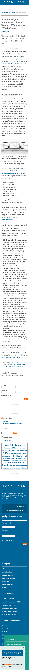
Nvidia (6, 462)
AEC (11, 364)
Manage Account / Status (9, 611)
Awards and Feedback (8, 578)
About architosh (7, 569)
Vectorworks (11, 366)
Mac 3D (8, 459)
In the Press (5, 581)
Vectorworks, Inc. (13, 59)
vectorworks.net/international (11, 357)
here (10, 215)
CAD (8, 453)
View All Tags (7, 440)
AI (16, 445)
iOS (22, 456)
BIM (18, 364)
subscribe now (8, 664)
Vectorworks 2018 (21, 366)
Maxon (20, 458)
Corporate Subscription (9, 605)
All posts (5, 421)
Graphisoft (17, 456)
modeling (6, 460)
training (4, 468)
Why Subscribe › (20, 506)
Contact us (5, 587)
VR (26, 468)
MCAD (24, 458)
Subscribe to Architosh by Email (12, 423)
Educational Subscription (9, 608)
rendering (15, 465)
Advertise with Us (7, 572)
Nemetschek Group (21, 460)
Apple (6, 448)
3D (4, 445)
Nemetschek (12, 460)
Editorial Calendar (7, 575)
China (22, 364)
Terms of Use (6, 629)
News (8, 12)
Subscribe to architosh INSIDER (11, 602)
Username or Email (6, 385)
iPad (25, 456)
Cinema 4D (16, 453)
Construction (5, 456)
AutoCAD (17, 450)
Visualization (20, 468)
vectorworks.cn (20, 348)
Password (4, 390)
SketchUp (24, 465)
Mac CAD (14, 459)
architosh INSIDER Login (9, 599)
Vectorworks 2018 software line (11, 64)
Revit (20, 465)
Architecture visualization (8, 450)
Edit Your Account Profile (9, 614)
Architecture (20, 448)
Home (3, 12)
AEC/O (13, 12)
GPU (11, 456)
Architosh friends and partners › (16, 510)
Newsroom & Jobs (7, 584)
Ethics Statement (7, 632)
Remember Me (7, 395)
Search (15, 432)
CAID (12, 453)
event (9, 456)
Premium (6, 465)
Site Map (5, 626)
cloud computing (22, 453)
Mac (4, 458)
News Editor (6, 31)
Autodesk (23, 450)
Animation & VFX (21, 445)
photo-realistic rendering (16, 462)
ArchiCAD (11, 448)
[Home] (14, 2)
